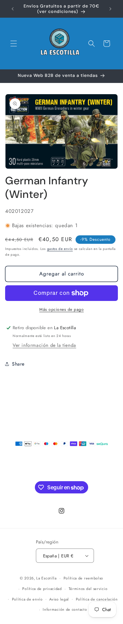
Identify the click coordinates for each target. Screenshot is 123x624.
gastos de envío (60, 248)
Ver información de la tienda (44, 345)
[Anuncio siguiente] (110, 8)
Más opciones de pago (61, 309)
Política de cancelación (97, 599)
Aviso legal (59, 599)
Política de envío (27, 599)
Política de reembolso (84, 578)
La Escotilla (46, 578)
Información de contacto (65, 609)
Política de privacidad (42, 588)
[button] (13, 43)
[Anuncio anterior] (12, 8)
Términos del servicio (88, 588)
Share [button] (18, 363)
